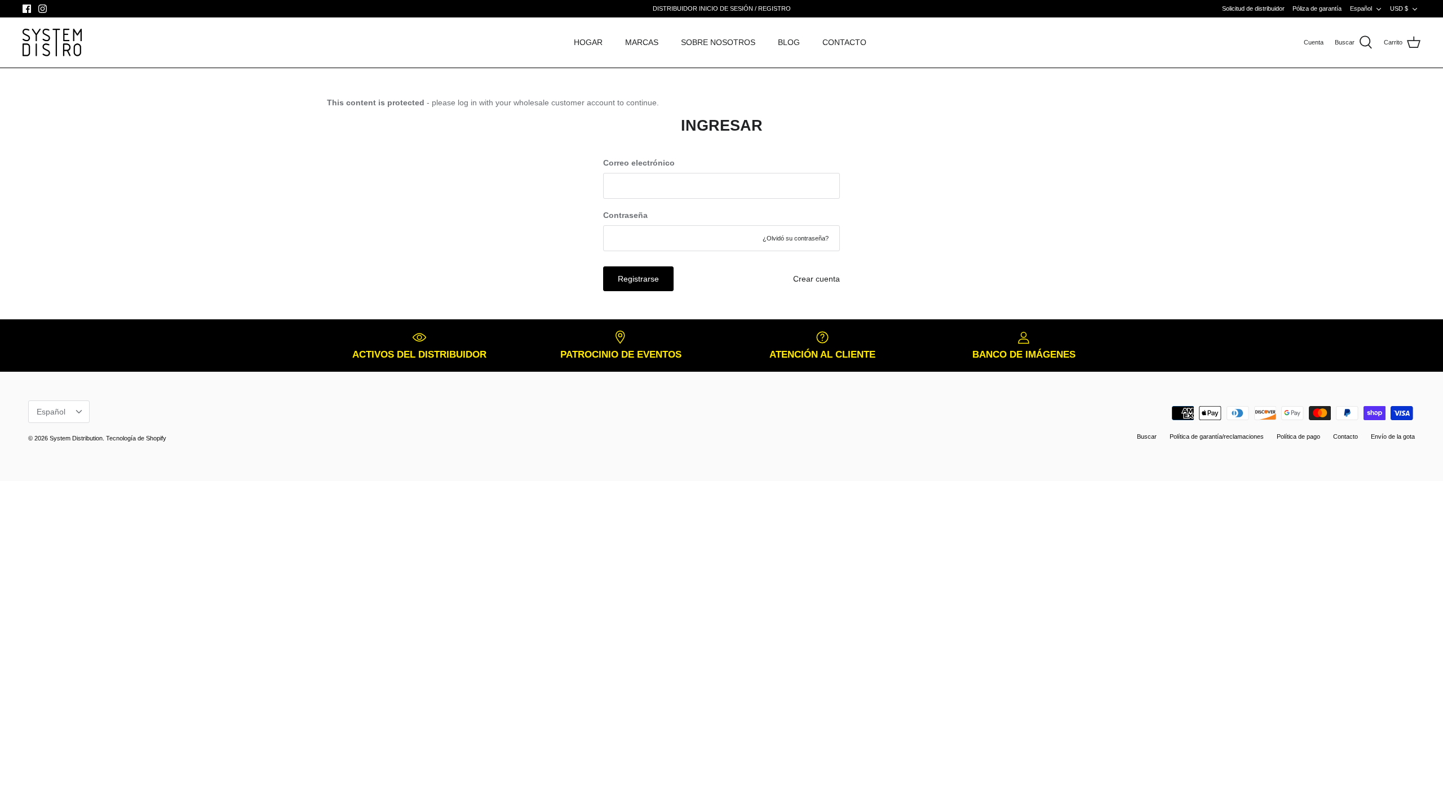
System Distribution (76, 438)
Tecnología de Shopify (136, 438)
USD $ (1399, 8)
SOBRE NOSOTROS (718, 42)
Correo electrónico (639, 162)
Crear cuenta (816, 278)
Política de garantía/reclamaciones (1217, 436)
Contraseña (625, 215)
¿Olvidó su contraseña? (796, 238)
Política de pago (1298, 436)
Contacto (1345, 436)
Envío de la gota (1393, 436)
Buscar (1147, 436)
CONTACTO (844, 42)
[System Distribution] (52, 42)
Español (1361, 8)
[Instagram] (42, 9)
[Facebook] (27, 9)
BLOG (789, 42)
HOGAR (588, 42)
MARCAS (641, 42)
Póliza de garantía (1317, 8)
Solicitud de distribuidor (1253, 8)
